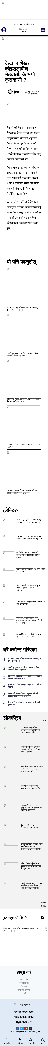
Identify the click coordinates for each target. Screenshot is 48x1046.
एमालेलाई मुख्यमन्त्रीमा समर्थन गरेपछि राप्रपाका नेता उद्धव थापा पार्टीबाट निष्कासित (32, 885)
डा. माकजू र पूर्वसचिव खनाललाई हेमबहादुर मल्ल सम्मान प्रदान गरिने (22, 308)
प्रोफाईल (32, 1043)
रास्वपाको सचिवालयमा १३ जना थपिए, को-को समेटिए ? (31, 787)
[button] (43, 1040)
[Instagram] (30, 1028)
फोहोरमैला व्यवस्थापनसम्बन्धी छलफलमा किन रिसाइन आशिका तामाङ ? (24, 400)
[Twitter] (22, 1028)
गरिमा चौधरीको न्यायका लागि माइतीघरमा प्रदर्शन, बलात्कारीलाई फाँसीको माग (29, 620)
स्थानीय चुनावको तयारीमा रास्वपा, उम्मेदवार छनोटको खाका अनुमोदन (23, 354)
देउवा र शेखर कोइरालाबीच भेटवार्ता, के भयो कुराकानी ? (31, 826)
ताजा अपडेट (6, 1043)
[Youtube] (26, 1028)
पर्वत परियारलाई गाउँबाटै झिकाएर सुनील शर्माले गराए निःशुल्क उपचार (29, 635)
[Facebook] (17, 1028)
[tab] (24, 720)
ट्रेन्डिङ (20, 1043)
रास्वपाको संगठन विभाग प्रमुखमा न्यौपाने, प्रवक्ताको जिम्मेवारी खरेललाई (22, 491)
